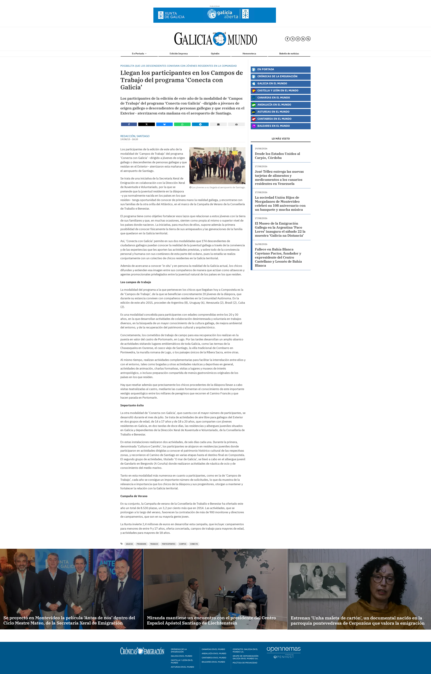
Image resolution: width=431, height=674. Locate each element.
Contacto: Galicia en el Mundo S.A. (245, 650)
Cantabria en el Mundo (274, 118)
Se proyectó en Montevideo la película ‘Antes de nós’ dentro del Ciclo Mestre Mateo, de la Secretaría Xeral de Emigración (69, 620)
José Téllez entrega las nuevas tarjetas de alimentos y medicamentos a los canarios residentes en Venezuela (279, 177)
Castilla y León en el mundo (182, 661)
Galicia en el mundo (181, 656)
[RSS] (303, 38)
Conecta (194, 544)
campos (182, 544)
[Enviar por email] (218, 124)
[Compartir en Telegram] (200, 124)
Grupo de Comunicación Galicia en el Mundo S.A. (245, 657)
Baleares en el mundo (213, 662)
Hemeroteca (249, 53)
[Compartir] (129, 124)
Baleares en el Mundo (273, 125)
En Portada (138, 53)
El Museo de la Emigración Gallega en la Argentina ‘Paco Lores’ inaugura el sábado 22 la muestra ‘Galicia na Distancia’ (280, 229)
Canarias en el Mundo (273, 97)
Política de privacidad (245, 662)
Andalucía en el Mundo (274, 104)
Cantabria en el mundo (214, 657)
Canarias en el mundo (213, 649)
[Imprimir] (236, 124)
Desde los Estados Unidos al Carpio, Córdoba (277, 155)
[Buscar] (308, 39)
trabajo (154, 544)
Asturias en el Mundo (273, 111)
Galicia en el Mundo (272, 83)
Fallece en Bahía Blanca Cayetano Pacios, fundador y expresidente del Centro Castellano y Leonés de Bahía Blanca (278, 257)
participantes (168, 544)
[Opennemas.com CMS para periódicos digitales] (284, 652)
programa (141, 544)
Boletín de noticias (289, 53)
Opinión (215, 53)
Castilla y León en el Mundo (277, 90)
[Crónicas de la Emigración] (215, 38)
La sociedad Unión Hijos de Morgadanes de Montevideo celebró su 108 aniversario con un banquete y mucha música (280, 203)
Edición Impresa (179, 53)
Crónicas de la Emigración (277, 76)
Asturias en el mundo (182, 667)
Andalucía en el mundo (214, 653)
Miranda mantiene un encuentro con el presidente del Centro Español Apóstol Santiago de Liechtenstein (211, 620)
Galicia (129, 544)
